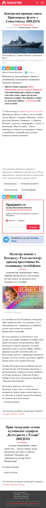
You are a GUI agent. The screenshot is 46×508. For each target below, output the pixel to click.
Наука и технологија (23, 25)
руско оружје (10, 190)
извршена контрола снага (31, 112)
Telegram (31, 72)
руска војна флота (30, 184)
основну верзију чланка (13, 414)
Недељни (11, 220)
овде (24, 496)
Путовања (22, 443)
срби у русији (10, 473)
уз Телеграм (31, 101)
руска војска (10, 184)
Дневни (22, 220)
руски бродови (28, 190)
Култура (22, 269)
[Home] (4, 3)
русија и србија (11, 402)
